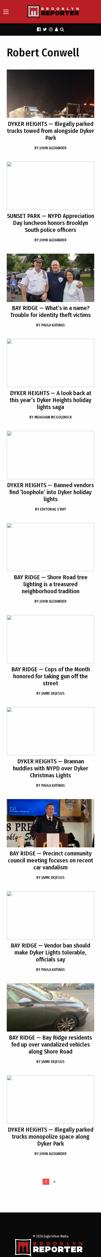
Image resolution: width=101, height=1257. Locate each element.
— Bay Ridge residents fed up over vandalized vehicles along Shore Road (50, 1044)
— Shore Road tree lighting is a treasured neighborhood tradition (51, 584)
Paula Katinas (50, 325)
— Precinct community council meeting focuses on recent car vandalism (50, 860)
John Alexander (50, 148)
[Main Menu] (6, 12)
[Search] (62, 29)
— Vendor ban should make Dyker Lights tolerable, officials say (50, 952)
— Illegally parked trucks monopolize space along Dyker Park (50, 1136)
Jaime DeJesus (50, 693)
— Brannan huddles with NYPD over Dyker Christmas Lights (50, 768)
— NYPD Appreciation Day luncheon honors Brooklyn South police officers (50, 223)
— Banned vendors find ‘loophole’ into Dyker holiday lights (50, 492)
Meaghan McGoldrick (50, 417)
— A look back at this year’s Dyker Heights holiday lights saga (50, 400)
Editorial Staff (50, 509)
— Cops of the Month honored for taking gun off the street (50, 676)
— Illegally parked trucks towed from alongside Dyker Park (50, 130)
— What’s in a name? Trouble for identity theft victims (50, 311)
